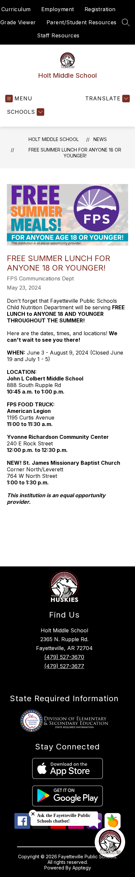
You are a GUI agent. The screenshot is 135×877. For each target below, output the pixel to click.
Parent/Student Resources (82, 22)
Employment (57, 9)
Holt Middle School (54, 139)
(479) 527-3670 (64, 657)
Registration (100, 9)
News (100, 139)
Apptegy (81, 867)
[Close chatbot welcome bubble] (33, 814)
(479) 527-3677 (64, 666)
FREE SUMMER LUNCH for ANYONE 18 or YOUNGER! (75, 152)
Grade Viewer (18, 22)
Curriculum (16, 9)
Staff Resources (58, 35)
